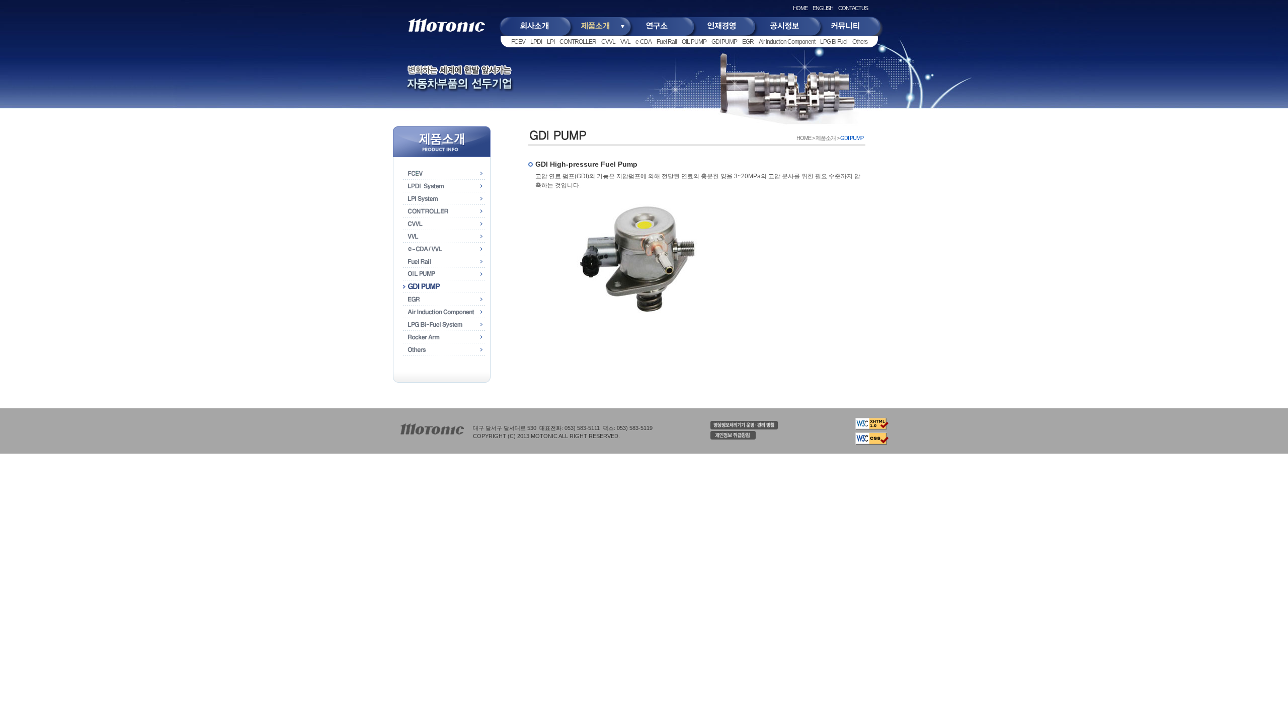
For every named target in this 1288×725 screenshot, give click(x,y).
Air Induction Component (787, 41)
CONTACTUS (853, 8)
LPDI (536, 41)
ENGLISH (823, 8)
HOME (800, 8)
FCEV (518, 41)
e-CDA (643, 41)
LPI (550, 41)
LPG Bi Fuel (833, 41)
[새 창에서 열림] (744, 427)
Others (859, 41)
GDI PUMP (724, 41)
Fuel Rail (667, 41)
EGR (748, 41)
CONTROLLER (577, 41)
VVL (625, 41)
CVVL (608, 41)
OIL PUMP (694, 41)
